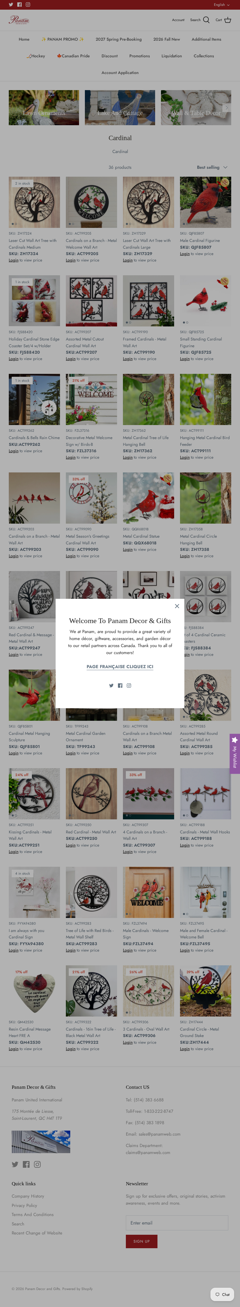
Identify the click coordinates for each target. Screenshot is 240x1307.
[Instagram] (129, 685)
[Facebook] (120, 685)
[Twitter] (111, 685)
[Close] (177, 606)
